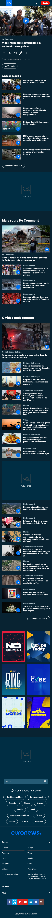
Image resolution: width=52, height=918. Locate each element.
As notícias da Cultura (11, 352)
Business (5, 853)
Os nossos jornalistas (10, 874)
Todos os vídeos (38, 619)
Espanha (12, 803)
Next (4, 858)
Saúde (20, 809)
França (25, 821)
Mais (4, 893)
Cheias (40, 803)
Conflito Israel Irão (15, 797)
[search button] (45, 781)
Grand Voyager (29, 448)
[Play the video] (26, 21)
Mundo (26, 405)
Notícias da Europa (31, 363)
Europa (5, 848)
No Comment (8, 254)
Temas (5, 842)
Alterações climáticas (19, 815)
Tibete (39, 815)
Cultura (30, 863)
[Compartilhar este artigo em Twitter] (10, 53)
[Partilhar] (15, 53)
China (12, 821)
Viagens (5, 863)
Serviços (5, 886)
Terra (30, 853)
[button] (13, 165)
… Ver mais (10, 66)
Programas (32, 869)
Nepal (32, 809)
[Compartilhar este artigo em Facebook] (4, 53)
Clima (25, 420)
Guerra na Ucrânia (38, 797)
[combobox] (26, 781)
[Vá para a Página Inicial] (9, 3)
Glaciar (27, 803)
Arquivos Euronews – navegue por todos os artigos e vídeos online (37, 876)
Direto (45, 3)
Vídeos (5, 869)
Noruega (39, 821)
